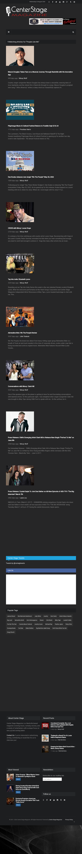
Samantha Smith (19, 620)
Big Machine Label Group (43, 628)
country (46, 616)
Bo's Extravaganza (32, 620)
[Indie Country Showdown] (52, 21)
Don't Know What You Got (59, 628)
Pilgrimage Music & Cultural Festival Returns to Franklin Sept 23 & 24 (33, 126)
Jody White (38, 616)
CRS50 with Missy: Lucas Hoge (19, 228)
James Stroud (11, 616)
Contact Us (10, 735)
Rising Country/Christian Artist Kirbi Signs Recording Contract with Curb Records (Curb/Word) (27, 787)
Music (18, 779)
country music (39, 624)
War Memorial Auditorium (25, 616)
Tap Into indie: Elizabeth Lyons (19, 279)
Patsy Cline (69, 624)
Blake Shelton (29, 628)
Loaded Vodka (67, 620)
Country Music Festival (25, 624)
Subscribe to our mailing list (53, 775)
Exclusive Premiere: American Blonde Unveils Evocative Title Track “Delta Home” (27, 800)
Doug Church (10, 632)
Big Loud (9, 620)
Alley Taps (58, 620)
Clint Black (49, 620)
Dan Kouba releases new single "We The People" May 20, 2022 (31, 177)
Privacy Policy (69, 819)
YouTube (20, 628)
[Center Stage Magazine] (26, 11)
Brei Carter (54, 616)
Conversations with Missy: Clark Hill (21, 386)
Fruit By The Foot (11, 624)
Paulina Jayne (59, 624)
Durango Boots (11, 628)
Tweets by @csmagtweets (15, 563)
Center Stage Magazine (55, 819)
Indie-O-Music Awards (65, 616)
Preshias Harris (25, 129)
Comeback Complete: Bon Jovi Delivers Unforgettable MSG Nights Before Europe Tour (62, 724)
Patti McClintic (62, 740)
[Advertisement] (21, 538)
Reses (42, 620)
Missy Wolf (23, 78)
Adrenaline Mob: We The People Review (22, 333)
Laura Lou (23, 498)
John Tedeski (24, 336)
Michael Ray (48, 624)
